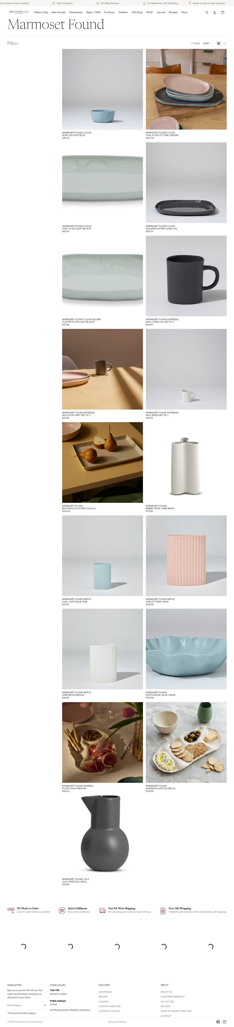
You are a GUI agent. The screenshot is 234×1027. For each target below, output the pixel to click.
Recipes (103, 996)
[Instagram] (224, 1022)
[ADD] (137, 124)
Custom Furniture (110, 1006)
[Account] (215, 12)
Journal (104, 1001)
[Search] (207, 12)
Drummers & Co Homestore (29, 1021)
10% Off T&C (167, 1001)
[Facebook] (218, 1022)
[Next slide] (137, 89)
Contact (166, 1016)
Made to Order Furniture (176, 1011)
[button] (207, 43)
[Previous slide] (67, 89)
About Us (166, 991)
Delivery (166, 1006)
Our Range (105, 991)
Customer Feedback (173, 996)
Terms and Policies (117, 1021)
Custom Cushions (109, 1011)
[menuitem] (184, 12)
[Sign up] (44, 1005)
